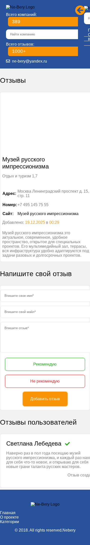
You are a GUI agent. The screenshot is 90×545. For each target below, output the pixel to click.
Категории (9, 522)
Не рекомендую (45, 381)
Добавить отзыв (45, 399)
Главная (8, 513)
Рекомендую (44, 364)
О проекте (9, 517)
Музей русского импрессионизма (48, 214)
